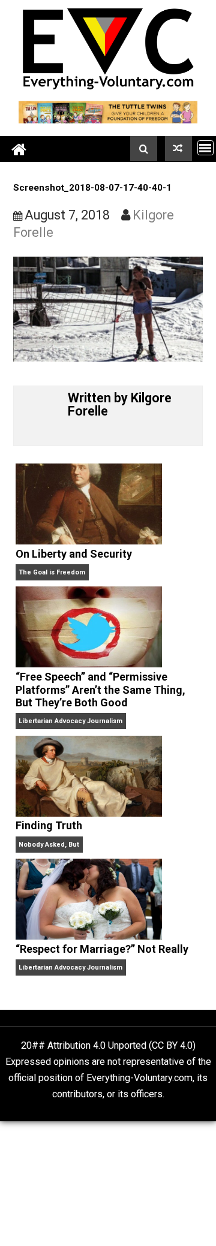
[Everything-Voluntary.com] (19, 149)
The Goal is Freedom (52, 572)
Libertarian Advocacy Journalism (70, 721)
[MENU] (205, 147)
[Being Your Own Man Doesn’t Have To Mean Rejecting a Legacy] (178, 148)
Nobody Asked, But (49, 844)
